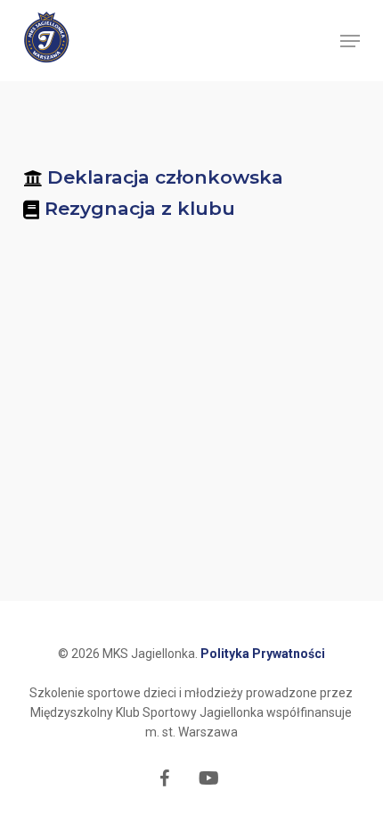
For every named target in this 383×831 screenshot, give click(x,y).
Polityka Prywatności (262, 653)
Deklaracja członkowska (165, 177)
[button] (350, 41)
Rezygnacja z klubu (140, 208)
